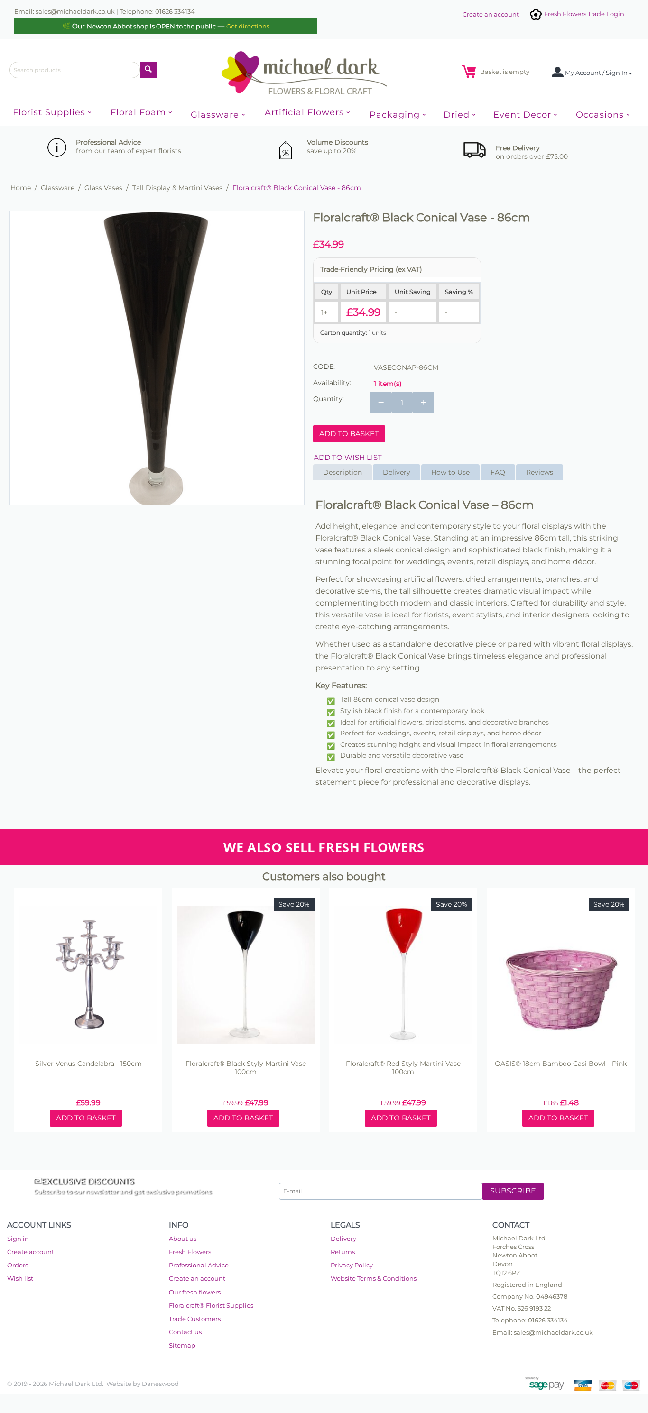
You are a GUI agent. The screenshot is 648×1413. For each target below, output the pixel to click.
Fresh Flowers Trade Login (583, 14)
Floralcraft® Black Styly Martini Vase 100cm (245, 1068)
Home (20, 188)
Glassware (57, 188)
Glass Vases (103, 188)
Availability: (332, 382)
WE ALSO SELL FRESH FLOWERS (323, 847)
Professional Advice (199, 1265)
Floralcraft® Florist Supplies (211, 1305)
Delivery (343, 1238)
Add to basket (349, 433)
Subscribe (513, 1190)
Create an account (491, 14)
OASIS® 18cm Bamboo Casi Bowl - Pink (561, 1064)
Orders (17, 1265)
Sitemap (182, 1345)
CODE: (324, 366)
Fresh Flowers (190, 1252)
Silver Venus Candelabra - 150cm (88, 1064)
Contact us (185, 1332)
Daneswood (160, 1383)
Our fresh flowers (195, 1292)
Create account (30, 1252)
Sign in (18, 1238)
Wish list (20, 1278)
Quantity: (328, 399)
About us (182, 1238)
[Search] (148, 70)
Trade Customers (195, 1318)
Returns (343, 1252)
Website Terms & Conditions (374, 1278)
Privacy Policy (352, 1265)
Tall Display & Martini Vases (177, 188)
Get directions (247, 26)
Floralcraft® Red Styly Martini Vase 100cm (403, 1068)
